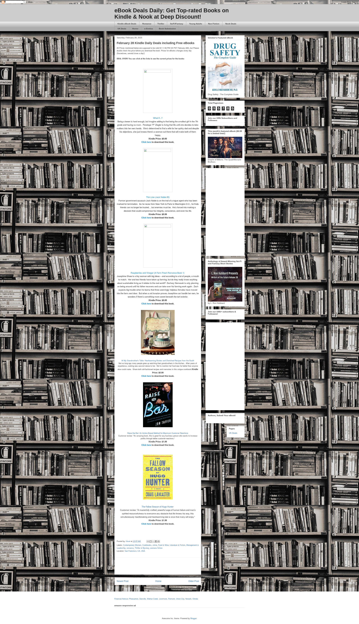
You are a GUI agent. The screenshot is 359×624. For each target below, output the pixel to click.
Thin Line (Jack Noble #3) (158, 197)
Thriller (160, 24)
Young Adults (195, 24)
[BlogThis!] (150, 541)
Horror (135, 28)
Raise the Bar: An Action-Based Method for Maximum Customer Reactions (157, 433)
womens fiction (156, 548)
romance (130, 548)
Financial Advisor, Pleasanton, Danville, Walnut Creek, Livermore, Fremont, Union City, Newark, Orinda (156, 599)
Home (158, 581)
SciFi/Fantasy (176, 24)
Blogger (193, 618)
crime (155, 545)
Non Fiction (213, 24)
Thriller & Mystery (142, 548)
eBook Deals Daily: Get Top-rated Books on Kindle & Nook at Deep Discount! (171, 13)
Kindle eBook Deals (127, 24)
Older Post (193, 581)
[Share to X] (153, 541)
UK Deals (122, 28)
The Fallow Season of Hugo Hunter (158, 506)
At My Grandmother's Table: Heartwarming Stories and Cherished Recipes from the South (157, 360)
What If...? (157, 117)
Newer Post (122, 581)
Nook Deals (230, 24)
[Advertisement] (185, 566)
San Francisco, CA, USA (135, 551)
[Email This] (148, 541)
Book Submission (167, 28)
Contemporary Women (132, 545)
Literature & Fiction (177, 545)
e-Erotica (148, 28)
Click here (146, 141)
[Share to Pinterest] (158, 541)
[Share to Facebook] (156, 541)
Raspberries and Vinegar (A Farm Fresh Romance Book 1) (158, 272)
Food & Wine (163, 545)
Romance (146, 24)
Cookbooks (146, 545)
